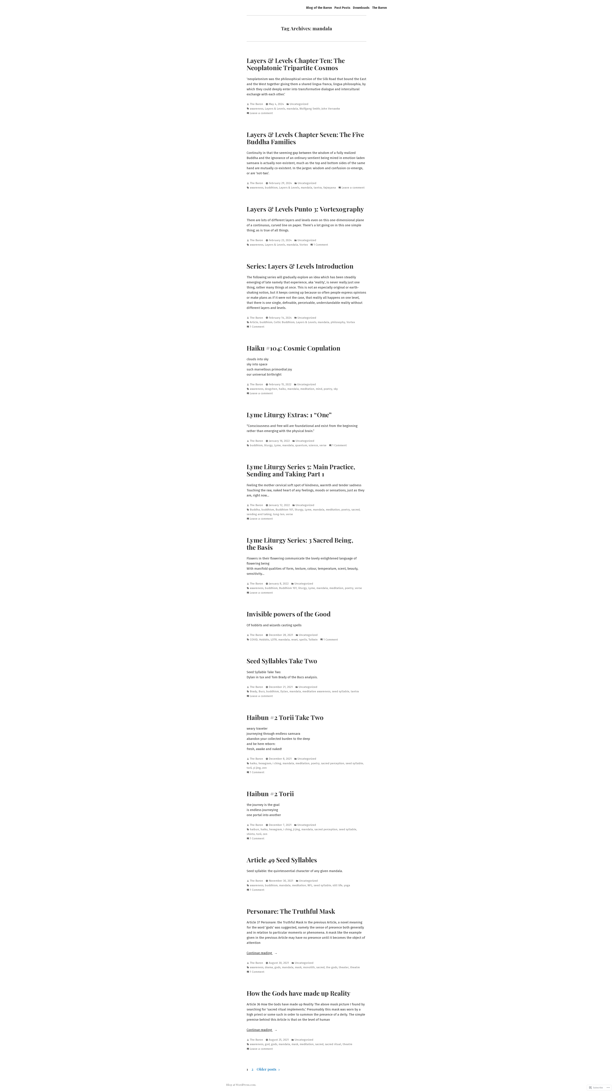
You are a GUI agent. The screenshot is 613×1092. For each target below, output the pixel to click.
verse (322, 445)
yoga (347, 885)
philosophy (338, 322)
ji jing (296, 829)
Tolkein (313, 639)
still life (337, 885)
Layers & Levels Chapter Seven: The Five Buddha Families (305, 138)
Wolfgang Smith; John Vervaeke (319, 108)
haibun (254, 829)
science (313, 445)
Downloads (361, 7)
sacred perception (332, 763)
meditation (307, 389)
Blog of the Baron (319, 7)
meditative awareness (316, 691)
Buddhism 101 (284, 509)
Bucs (262, 691)
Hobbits (264, 639)
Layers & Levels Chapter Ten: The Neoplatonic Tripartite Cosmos (296, 64)
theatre (355, 967)
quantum (301, 445)
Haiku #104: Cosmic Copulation (293, 348)
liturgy (268, 445)
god (267, 1044)
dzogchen (271, 389)
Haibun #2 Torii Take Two (285, 717)
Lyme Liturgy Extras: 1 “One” (289, 414)
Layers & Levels (275, 108)
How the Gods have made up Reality (298, 993)
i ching (277, 763)
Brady (253, 691)
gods (277, 967)
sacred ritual (333, 1044)
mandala (292, 108)
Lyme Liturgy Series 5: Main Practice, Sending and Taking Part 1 (301, 470)
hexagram (264, 763)
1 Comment (321, 245)
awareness (256, 108)
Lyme (277, 445)
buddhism (271, 187)
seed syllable (340, 691)
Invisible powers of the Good (289, 613)
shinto (251, 834)
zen (264, 768)
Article (254, 322)
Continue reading (260, 953)
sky (336, 389)
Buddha (255, 509)
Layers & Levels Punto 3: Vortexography (305, 208)
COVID (254, 639)
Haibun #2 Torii (270, 793)
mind (319, 389)
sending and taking (259, 514)
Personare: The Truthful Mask (291, 911)
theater (344, 967)
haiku (282, 389)
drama (269, 967)
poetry (328, 389)
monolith (309, 967)
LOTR (274, 639)
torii (249, 768)
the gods (331, 967)
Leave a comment (261, 113)
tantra (318, 187)
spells (303, 639)
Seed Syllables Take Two (282, 660)
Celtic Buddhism (284, 322)
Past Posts (342, 7)
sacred (355, 509)
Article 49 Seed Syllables (282, 859)
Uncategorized (299, 104)
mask (298, 967)
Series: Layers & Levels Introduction (300, 266)
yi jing (257, 768)
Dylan (284, 691)
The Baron (379, 7)
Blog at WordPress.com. (241, 1084)
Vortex (303, 244)
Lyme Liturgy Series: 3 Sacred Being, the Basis (300, 543)
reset (294, 639)
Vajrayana (329, 187)
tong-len (278, 514)
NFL (309, 885)
